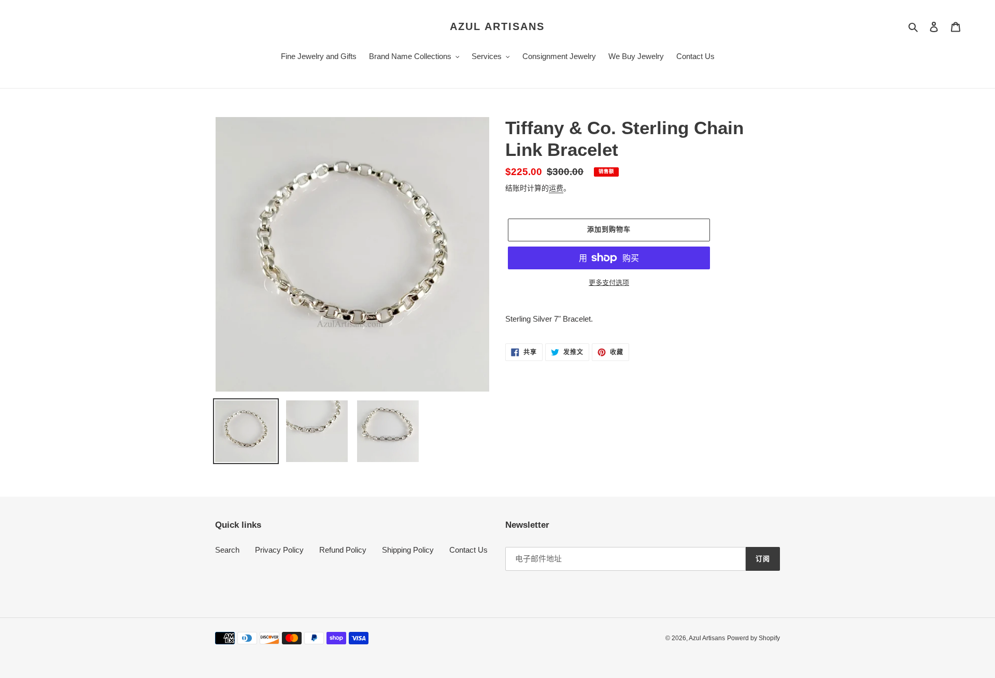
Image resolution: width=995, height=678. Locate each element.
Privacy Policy (279, 549)
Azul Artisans (497, 26)
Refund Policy (342, 549)
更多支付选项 (609, 282)
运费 (556, 188)
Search (227, 549)
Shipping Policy (408, 549)
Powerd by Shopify (753, 638)
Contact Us (468, 549)
